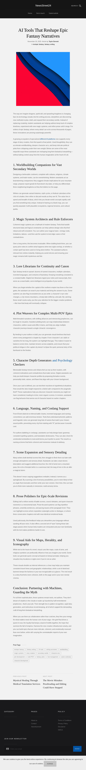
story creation (31, 653)
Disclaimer (61, 727)
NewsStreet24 (43, 5)
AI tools (41, 649)
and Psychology (62, 360)
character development (21, 660)
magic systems (19, 653)
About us (34, 720)
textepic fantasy (38, 44)
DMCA (60, 730)
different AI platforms (47, 139)
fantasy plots (41, 657)
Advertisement (36, 727)
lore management (53, 657)
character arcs (55, 653)
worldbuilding (64, 649)
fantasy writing (49, 44)
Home (30, 13)
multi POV (31, 657)
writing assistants (51, 649)
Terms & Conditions (64, 720)
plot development (19, 657)
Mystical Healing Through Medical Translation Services (26, 680)
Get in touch (40, 13)
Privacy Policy (63, 723)
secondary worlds (43, 653)
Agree (50, 764)
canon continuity (66, 657)
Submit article (53, 13)
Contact (33, 723)
